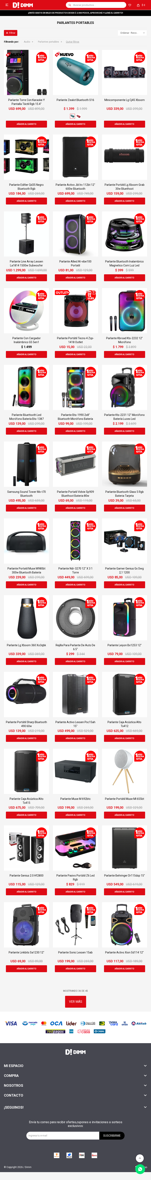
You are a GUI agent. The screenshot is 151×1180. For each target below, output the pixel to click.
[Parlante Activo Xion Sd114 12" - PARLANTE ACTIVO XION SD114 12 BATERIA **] (124, 924)
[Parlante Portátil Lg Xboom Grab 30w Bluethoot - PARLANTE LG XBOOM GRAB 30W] (124, 157)
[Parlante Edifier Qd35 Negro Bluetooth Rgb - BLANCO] (26, 157)
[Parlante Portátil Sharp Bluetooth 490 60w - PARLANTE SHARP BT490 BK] (26, 694)
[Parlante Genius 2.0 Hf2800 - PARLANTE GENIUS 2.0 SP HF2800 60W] (26, 848)
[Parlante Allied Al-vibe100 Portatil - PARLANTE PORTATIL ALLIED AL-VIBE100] (75, 234)
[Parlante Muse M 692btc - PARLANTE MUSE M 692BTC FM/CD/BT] (75, 771)
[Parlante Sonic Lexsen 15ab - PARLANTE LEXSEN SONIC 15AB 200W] (75, 924)
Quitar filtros (72, 41)
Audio (27, 41)
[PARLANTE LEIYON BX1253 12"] (124, 617)
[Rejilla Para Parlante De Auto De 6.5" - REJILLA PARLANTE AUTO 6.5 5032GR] (75, 617)
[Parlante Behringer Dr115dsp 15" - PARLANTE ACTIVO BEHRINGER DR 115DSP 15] (124, 848)
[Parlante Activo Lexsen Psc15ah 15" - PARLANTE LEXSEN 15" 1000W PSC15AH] (75, 694)
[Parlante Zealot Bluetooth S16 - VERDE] (75, 72)
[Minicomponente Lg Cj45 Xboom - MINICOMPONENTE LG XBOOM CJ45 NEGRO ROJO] (124, 72)
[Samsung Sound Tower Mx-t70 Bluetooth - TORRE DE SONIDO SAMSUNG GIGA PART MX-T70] (26, 464)
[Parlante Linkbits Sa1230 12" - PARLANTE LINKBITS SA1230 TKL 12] (26, 924)
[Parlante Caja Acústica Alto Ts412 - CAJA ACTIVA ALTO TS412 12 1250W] (124, 694)
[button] (70, 5)
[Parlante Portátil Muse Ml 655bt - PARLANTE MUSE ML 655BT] (124, 771)
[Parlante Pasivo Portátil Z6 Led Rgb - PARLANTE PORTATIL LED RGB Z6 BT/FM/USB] (75, 848)
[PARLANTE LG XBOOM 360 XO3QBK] (26, 617)
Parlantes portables (48, 41)
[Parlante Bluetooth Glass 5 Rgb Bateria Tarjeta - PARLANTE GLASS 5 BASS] (124, 464)
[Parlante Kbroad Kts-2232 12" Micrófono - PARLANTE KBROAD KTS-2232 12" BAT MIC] (124, 310)
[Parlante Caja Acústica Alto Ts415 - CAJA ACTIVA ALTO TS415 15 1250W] (26, 771)
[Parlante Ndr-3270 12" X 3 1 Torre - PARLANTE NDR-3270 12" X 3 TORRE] (75, 541)
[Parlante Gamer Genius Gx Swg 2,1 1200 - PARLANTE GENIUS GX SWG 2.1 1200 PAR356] (124, 541)
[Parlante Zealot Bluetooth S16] (72, 116)
